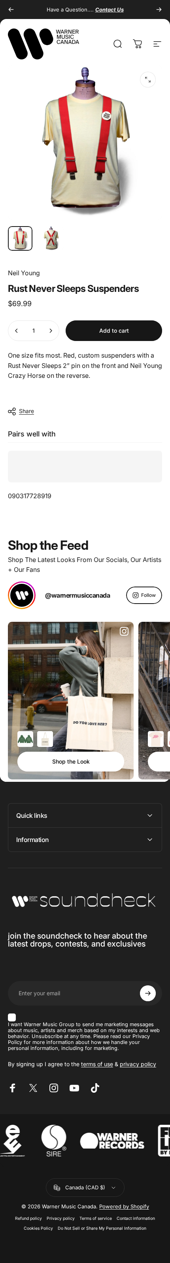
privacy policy (138, 1064)
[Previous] (11, 9)
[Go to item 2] (51, 238)
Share (26, 411)
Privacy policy (61, 1218)
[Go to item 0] (20, 238)
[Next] (159, 9)
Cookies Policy (38, 1228)
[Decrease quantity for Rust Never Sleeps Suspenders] (16, 331)
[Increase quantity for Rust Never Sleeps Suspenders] (50, 331)
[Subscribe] (148, 993)
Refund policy (28, 1218)
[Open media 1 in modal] (148, 80)
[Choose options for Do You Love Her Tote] (45, 739)
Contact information (136, 1218)
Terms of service (95, 1218)
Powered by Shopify (124, 1206)
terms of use (97, 1064)
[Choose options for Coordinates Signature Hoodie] (25, 739)
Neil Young (24, 273)
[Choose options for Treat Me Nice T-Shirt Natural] (156, 739)
